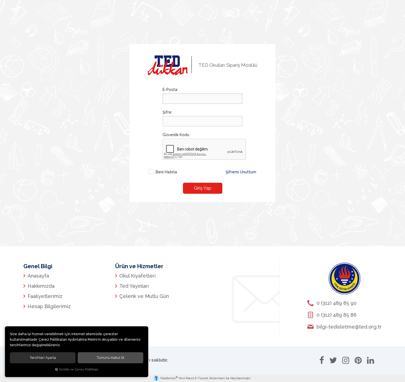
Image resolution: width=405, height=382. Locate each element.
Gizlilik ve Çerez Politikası (78, 369)
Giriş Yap (202, 188)
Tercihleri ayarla (43, 358)
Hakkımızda (41, 286)
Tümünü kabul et (110, 358)
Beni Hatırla (166, 172)
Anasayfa (38, 276)
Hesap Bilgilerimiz (49, 306)
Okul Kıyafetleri (137, 276)
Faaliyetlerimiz (45, 296)
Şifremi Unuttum (241, 172)
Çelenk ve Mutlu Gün (144, 296)
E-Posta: (170, 89)
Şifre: (167, 112)
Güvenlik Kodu (176, 135)
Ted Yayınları (134, 286)
